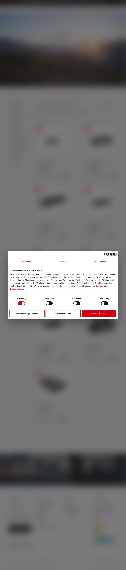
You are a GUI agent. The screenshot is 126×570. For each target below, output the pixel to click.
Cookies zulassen (99, 314)
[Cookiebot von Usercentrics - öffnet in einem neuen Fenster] (106, 254)
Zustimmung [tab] (26, 262)
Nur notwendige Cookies (27, 314)
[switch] (49, 303)
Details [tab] (63, 262)
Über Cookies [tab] (100, 262)
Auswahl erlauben (63, 314)
